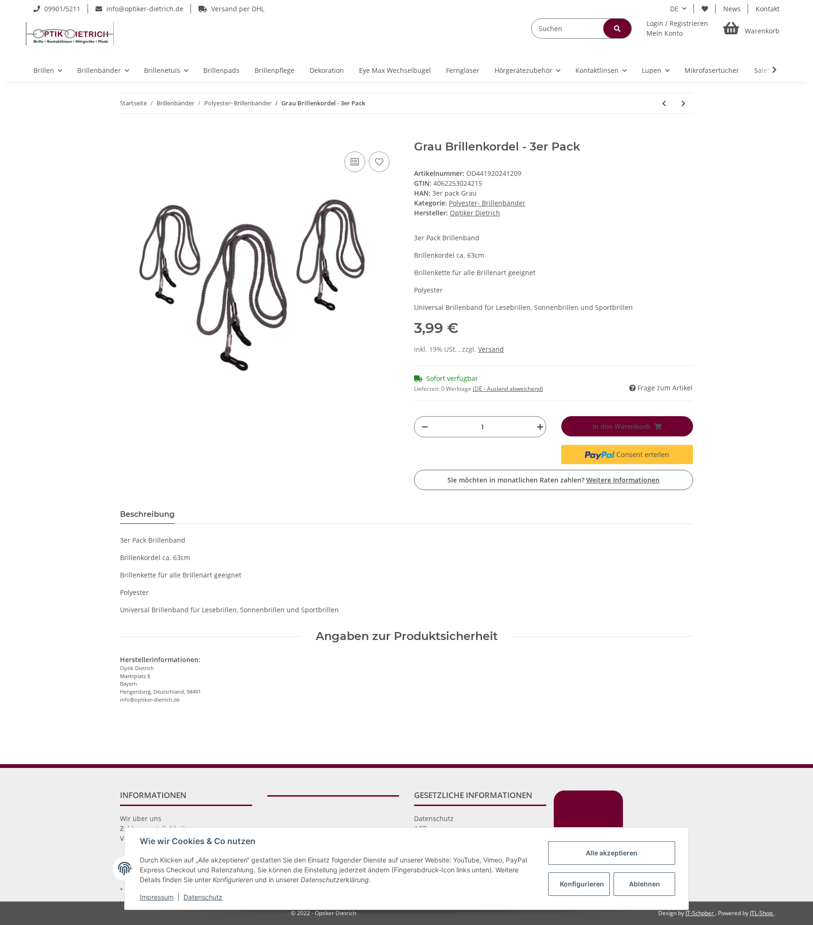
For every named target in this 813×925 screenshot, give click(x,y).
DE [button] (674, 8)
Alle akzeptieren (612, 853)
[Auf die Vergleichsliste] (354, 161)
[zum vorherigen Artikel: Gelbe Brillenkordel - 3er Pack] (664, 103)
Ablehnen (644, 884)
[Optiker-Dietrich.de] (70, 33)
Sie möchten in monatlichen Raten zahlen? (553, 479)
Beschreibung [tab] (147, 514)
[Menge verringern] (424, 427)
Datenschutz (434, 818)
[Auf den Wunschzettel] (379, 161)
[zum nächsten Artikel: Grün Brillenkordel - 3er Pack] (683, 103)
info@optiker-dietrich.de (143, 8)
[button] (677, 28)
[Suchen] (617, 28)
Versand (491, 349)
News (732, 8)
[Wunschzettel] (705, 8)
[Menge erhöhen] (538, 427)
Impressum (157, 897)
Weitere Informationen (623, 479)
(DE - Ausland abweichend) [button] (508, 389)
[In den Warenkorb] (127, 135)
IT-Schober (700, 913)
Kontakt (768, 8)
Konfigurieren (582, 884)
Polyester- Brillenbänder (487, 202)
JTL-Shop (762, 913)
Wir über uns (140, 818)
